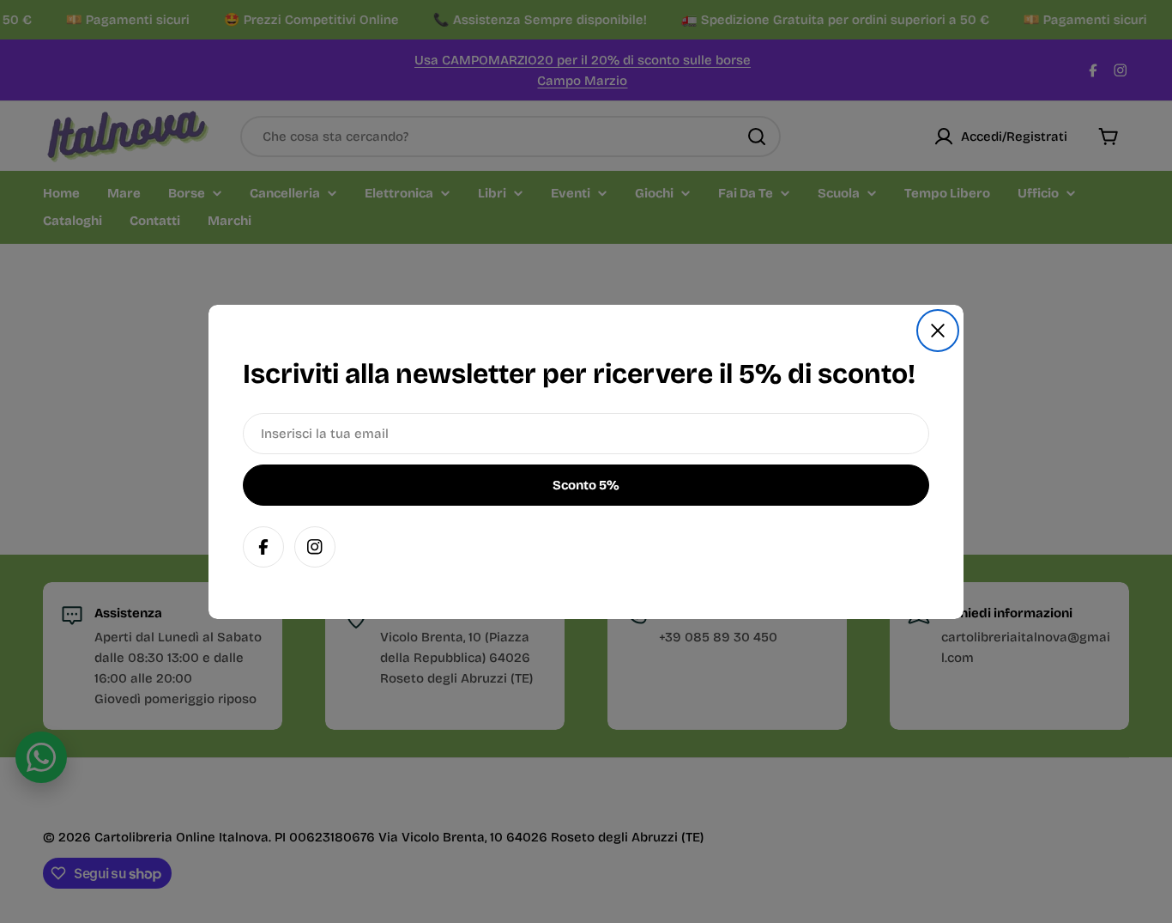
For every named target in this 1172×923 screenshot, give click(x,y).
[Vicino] (938, 330)
